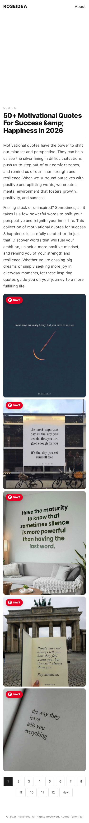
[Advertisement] (44, 61)
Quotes (9, 108)
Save (16, 300)
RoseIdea (15, 6)
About (80, 6)
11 (42, 792)
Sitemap (77, 816)
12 (53, 792)
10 (31, 792)
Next (66, 792)
